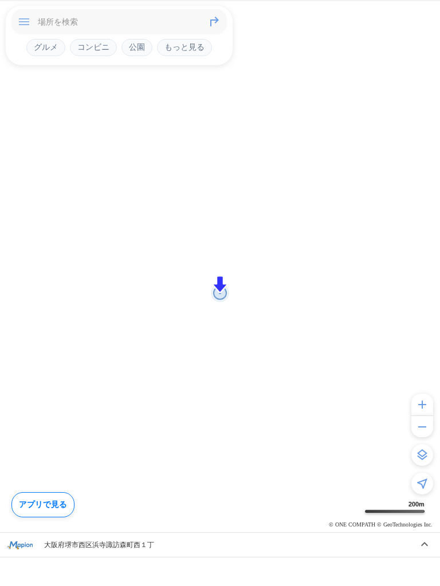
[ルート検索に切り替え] (214, 21)
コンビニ (93, 47)
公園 (137, 47)
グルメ (46, 47)
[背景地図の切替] (422, 455)
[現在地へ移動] (422, 483)
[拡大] (422, 404)
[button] (220, 284)
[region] (220, 293)
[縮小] (422, 426)
